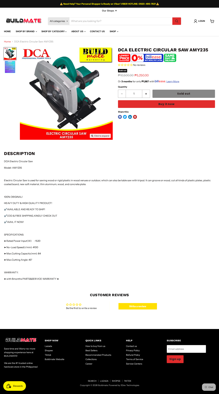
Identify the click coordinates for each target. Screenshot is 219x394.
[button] (125, 64)
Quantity (122, 87)
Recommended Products (98, 354)
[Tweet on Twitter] (125, 117)
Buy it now (166, 104)
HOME (7, 31)
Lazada (48, 346)
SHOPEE (116, 381)
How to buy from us (95, 346)
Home (7, 41)
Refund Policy (133, 354)
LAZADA (104, 381)
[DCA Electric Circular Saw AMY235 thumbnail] (10, 53)
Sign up (175, 359)
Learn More (172, 81)
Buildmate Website (54, 359)
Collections (91, 359)
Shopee (49, 350)
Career (88, 363)
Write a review (137, 306)
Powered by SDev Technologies (124, 385)
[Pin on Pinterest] (135, 117)
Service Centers (134, 363)
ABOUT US (77, 31)
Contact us (131, 346)
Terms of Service (134, 359)
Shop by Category (53, 31)
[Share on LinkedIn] (130, 117)
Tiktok (48, 354)
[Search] (176, 21)
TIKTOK (127, 381)
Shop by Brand (25, 31)
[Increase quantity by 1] (146, 94)
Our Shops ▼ (109, 10)
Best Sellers (91, 350)
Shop (113, 31)
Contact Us (97, 31)
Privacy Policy (133, 350)
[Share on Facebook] (120, 117)
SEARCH (92, 381)
